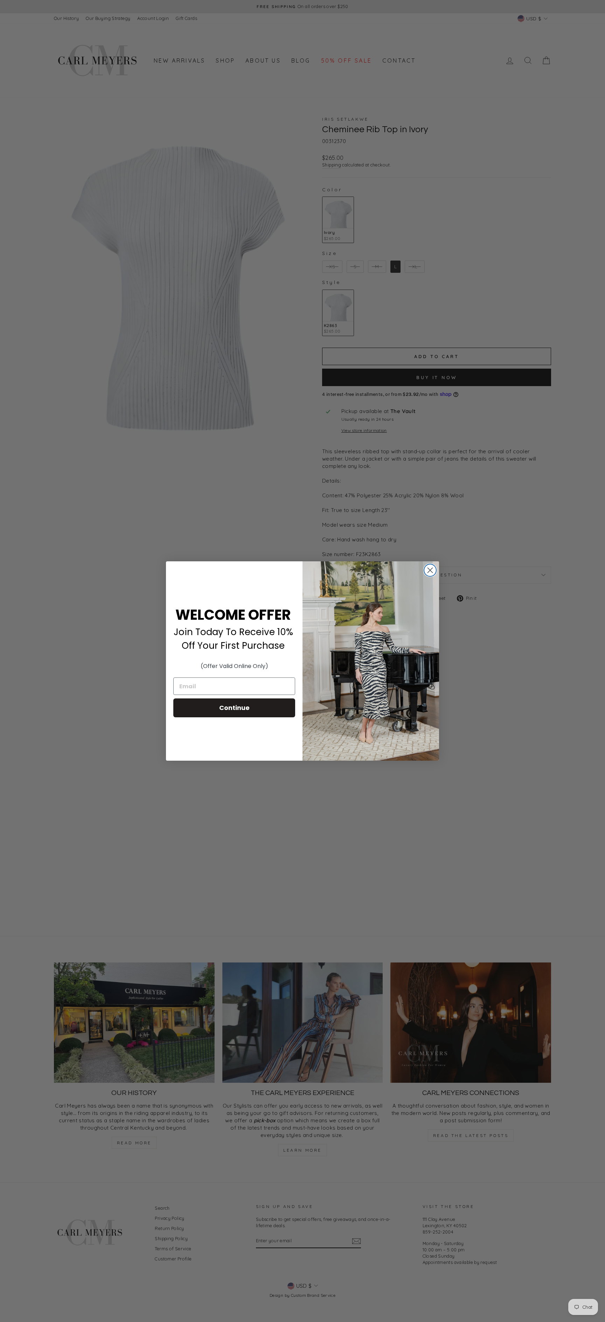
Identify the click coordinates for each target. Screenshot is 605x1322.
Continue (234, 707)
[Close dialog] (430, 570)
